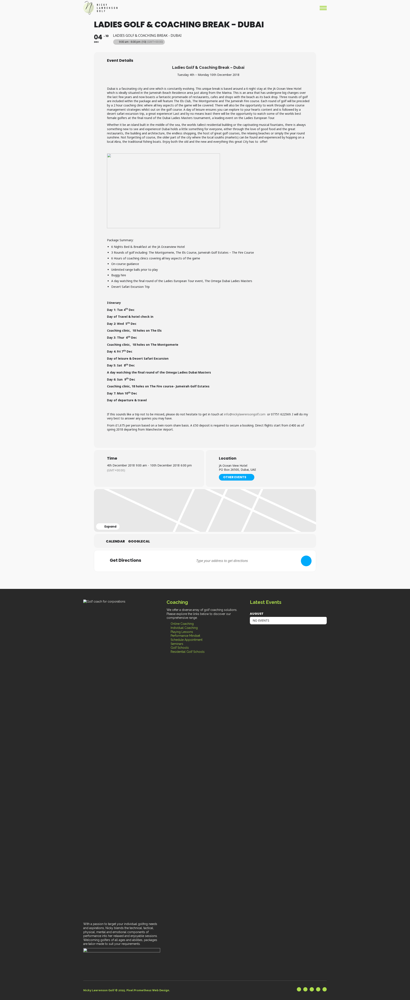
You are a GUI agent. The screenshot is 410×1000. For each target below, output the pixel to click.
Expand (110, 526)
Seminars (177, 644)
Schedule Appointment (186, 639)
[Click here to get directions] (306, 561)
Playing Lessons (182, 632)
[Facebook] (305, 989)
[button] (323, 8)
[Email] (324, 989)
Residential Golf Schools (188, 651)
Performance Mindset (185, 635)
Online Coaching (182, 623)
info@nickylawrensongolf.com (244, 414)
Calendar (115, 541)
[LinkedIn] (299, 989)
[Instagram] (318, 989)
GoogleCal (139, 541)
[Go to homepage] (100, 8)
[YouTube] (312, 989)
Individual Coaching (184, 627)
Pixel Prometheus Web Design (147, 990)
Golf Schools (180, 647)
